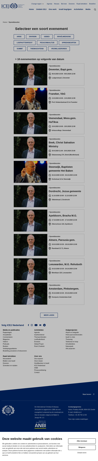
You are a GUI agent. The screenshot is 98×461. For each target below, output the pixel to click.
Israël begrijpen (65, 9)
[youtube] (36, 325)
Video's (5, 341)
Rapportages (7, 332)
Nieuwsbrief (7, 358)
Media (88, 9)
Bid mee (64, 4)
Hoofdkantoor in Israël (41, 363)
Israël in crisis (70, 337)
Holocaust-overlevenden (74, 335)
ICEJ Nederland (39, 365)
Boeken (5, 346)
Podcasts (6, 344)
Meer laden (49, 315)
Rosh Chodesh (39, 346)
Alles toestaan (82, 441)
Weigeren (81, 447)
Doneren (72, 4)
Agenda (49, 4)
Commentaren (8, 337)
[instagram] (32, 325)
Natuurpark (69, 346)
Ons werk (52, 9)
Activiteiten (78, 9)
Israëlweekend (39, 335)
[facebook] (28, 325)
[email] (40, 325)
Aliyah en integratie (72, 332)
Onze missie (38, 361)
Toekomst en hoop (72, 341)
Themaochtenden (40, 337)
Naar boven (87, 394)
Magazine (6, 339)
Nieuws (56, 4)
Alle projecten (70, 348)
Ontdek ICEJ (41, 9)
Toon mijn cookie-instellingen (78, 419)
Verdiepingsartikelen (10, 348)
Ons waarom (38, 358)
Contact (37, 372)
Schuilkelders (70, 344)
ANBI (36, 368)
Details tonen (81, 453)
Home (31, 9)
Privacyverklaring (40, 370)
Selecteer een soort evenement (41, 29)
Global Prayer (39, 344)
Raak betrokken (82, 4)
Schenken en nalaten (10, 365)
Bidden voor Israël (9, 361)
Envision (37, 341)
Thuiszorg (69, 339)
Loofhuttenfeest (39, 339)
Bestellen (92, 4)
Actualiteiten (7, 335)
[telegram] (44, 325)
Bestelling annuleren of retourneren (15, 351)
